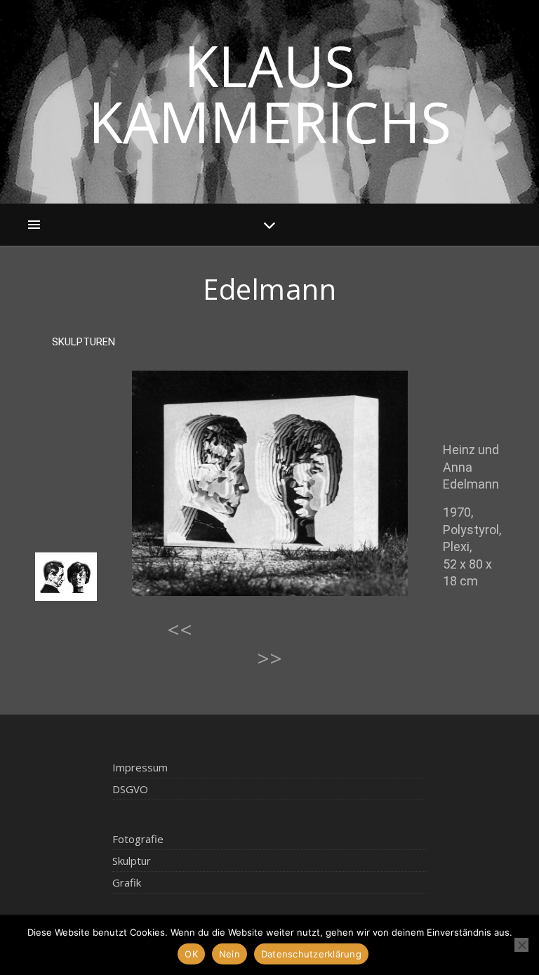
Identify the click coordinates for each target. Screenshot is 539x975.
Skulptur (131, 861)
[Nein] (521, 945)
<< (179, 629)
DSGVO (130, 789)
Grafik (126, 882)
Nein (229, 954)
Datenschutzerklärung (311, 954)
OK (191, 954)
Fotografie (138, 839)
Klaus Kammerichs (269, 93)
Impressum (140, 767)
